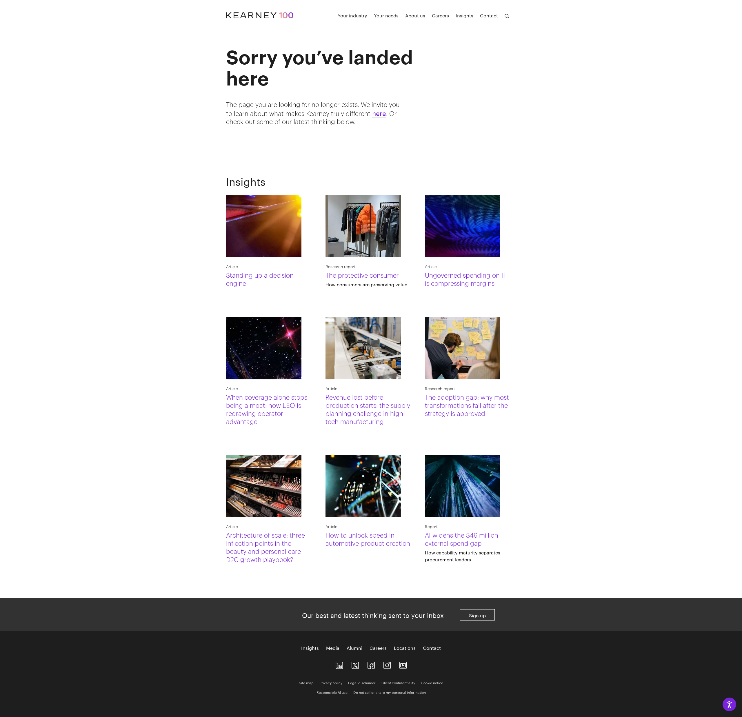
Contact (489, 15)
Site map (306, 682)
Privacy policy (330, 682)
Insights (464, 15)
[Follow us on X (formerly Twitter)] (355, 663)
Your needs (386, 15)
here (379, 112)
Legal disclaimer (362, 682)
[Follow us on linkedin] (339, 663)
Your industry (352, 15)
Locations (405, 647)
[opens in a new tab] (387, 663)
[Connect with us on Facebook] (371, 663)
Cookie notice (432, 682)
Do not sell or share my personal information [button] (389, 692)
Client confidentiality (398, 682)
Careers (440, 15)
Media (332, 647)
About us (415, 15)
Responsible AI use (332, 692)
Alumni (354, 647)
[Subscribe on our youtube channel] (403, 663)
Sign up (477, 614)
